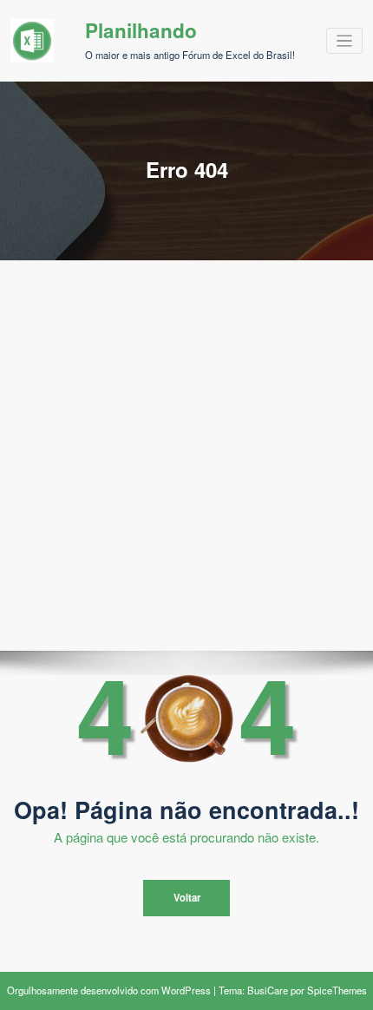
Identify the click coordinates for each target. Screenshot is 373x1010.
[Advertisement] (186, 455)
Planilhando (141, 30)
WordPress (186, 990)
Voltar (186, 897)
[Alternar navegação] (344, 41)
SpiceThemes (337, 990)
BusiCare (267, 990)
